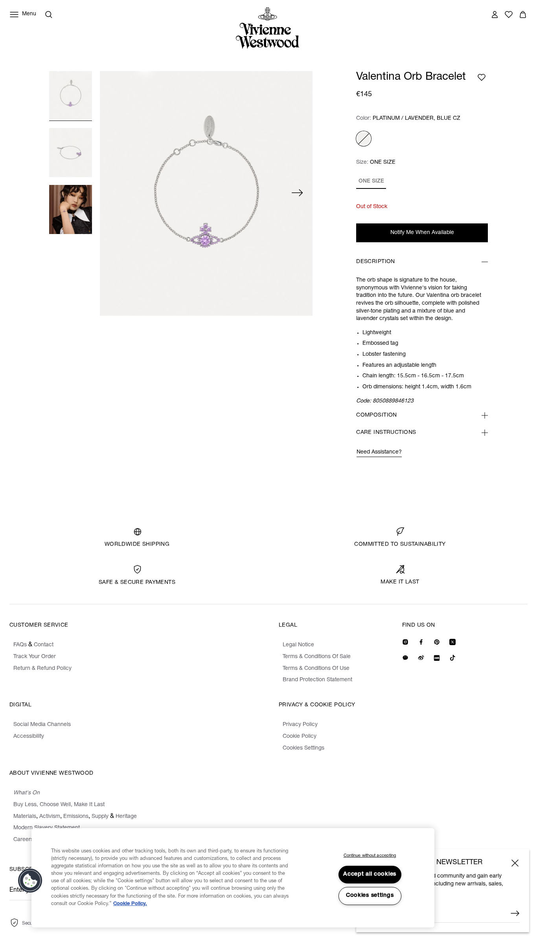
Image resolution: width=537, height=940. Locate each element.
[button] (30, 880)
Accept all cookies (369, 874)
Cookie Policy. (130, 904)
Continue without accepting (370, 856)
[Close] (515, 863)
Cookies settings (370, 895)
